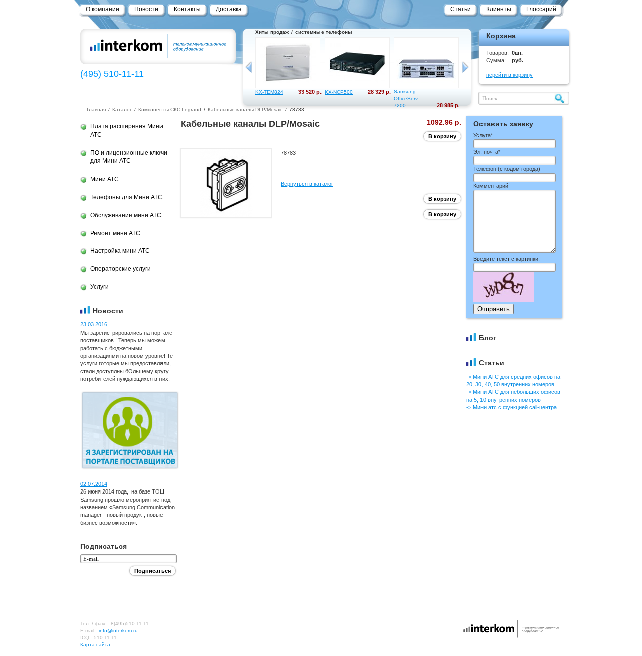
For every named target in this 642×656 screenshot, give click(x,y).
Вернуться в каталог (307, 184)
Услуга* (483, 135)
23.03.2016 (93, 324)
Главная (96, 109)
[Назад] (249, 67)
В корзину (442, 136)
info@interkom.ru (118, 630)
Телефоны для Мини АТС (126, 197)
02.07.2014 (93, 484)
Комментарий (490, 186)
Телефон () (506, 169)
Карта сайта (95, 644)
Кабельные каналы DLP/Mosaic (245, 109)
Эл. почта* (486, 152)
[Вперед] (465, 67)
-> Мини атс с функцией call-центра (511, 407)
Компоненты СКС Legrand (169, 109)
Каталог (122, 109)
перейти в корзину (509, 75)
